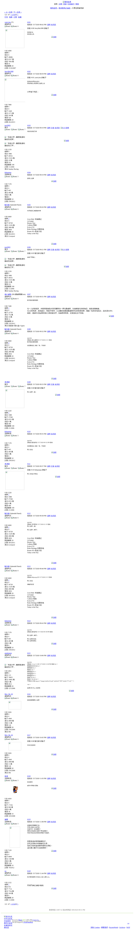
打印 (6, 17)
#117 (28, 735)
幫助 (77, 4)
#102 (29, 71)
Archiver (122, 927)
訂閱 (15, 17)
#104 (29, 172)
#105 (29, 205)
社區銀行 (71, 4)
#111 (28, 464)
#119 (28, 819)
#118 (28, 776)
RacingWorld (113, 927)
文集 (52, 128)
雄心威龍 (8, 294)
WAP (128, 927)
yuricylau (8, 22)
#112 (28, 513)
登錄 (65, 4)
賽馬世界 (53, 8)
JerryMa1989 (9, 71)
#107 (29, 294)
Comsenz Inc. (35, 919)
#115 (28, 653)
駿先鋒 (7, 205)
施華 (6, 819)
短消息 (53, 25)
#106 (29, 247)
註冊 (60, 4)
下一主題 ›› (18, 12)
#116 (28, 694)
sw (5, 871)
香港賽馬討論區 (64, 8)
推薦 (10, 17)
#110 (28, 431)
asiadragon (8, 653)
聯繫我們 (104, 927)
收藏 (19, 17)
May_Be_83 (9, 694)
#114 (28, 621)
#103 (29, 125)
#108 (29, 329)
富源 (6, 776)
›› (17, 15)
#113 (28, 566)
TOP (128, 923)
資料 (49, 25)
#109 (29, 382)
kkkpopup (8, 172)
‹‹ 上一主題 (8, 12)
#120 (29, 871)
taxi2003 (7, 125)
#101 (29, 22)
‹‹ (11, 15)
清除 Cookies (95, 927)
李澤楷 (7, 382)
